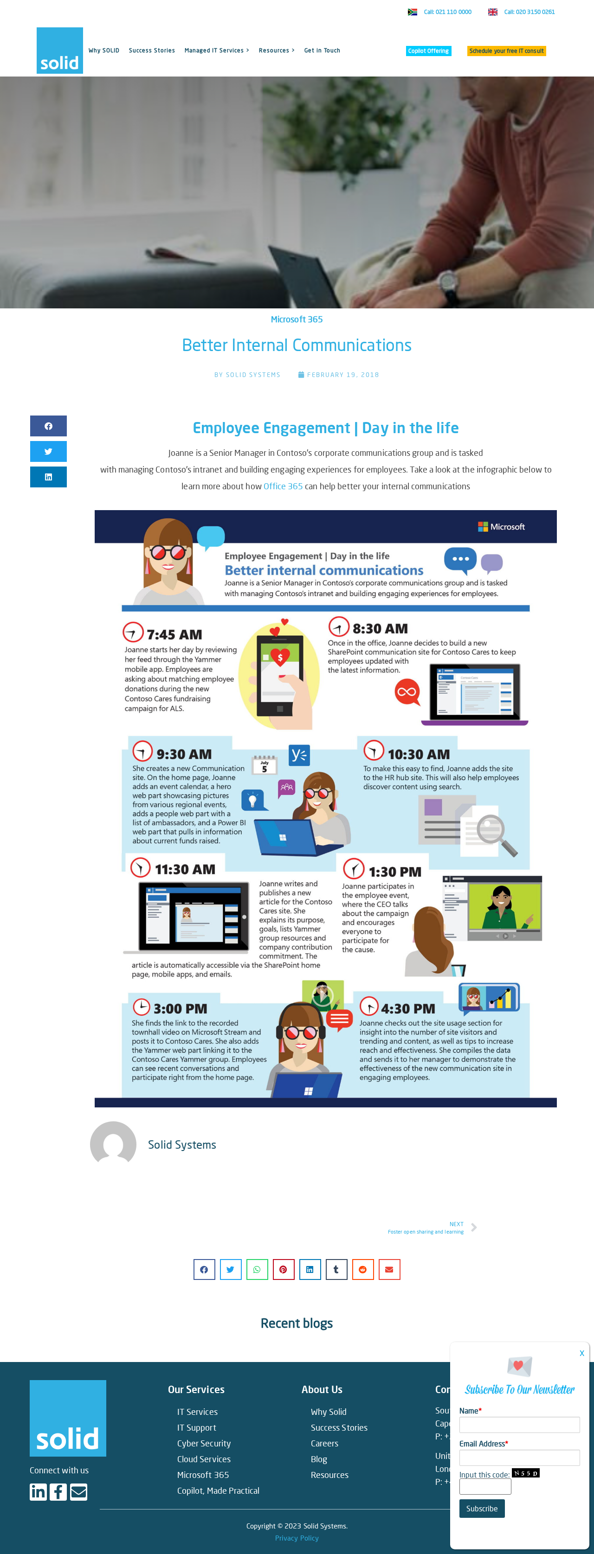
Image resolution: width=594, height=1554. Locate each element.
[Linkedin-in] (38, 1492)
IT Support (196, 1427)
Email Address (483, 1443)
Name (470, 1410)
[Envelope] (78, 1492)
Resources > (277, 50)
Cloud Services (204, 1459)
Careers (324, 1443)
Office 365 (283, 486)
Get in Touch (322, 50)
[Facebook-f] (58, 1492)
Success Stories (152, 50)
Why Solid (329, 1412)
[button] (48, 426)
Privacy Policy (297, 1538)
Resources (330, 1475)
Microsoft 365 (297, 319)
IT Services (197, 1412)
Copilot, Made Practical (218, 1490)
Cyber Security (204, 1443)
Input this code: (485, 1474)
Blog (319, 1459)
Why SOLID (104, 50)
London (449, 1469)
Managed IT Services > (217, 50)
